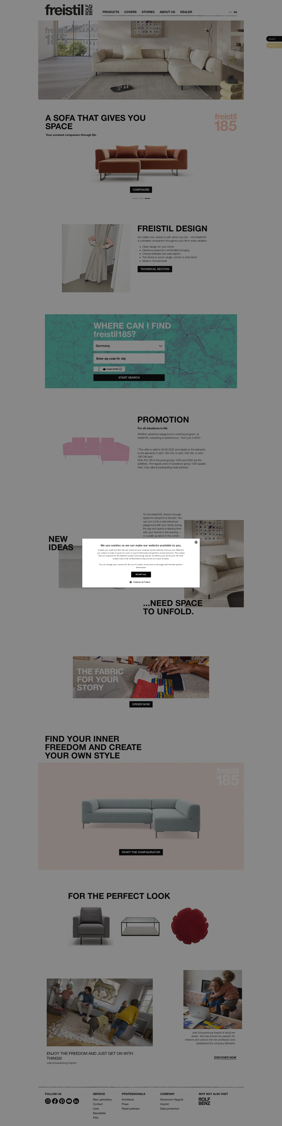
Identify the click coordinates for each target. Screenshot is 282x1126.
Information (141, 567)
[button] (141, 582)
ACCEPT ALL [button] (141, 574)
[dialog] (141, 562)
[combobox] (196, 542)
